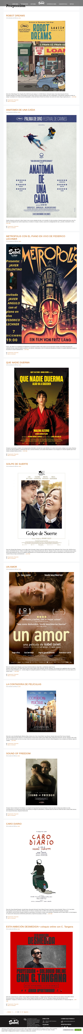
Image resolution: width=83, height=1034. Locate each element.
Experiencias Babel (51, 4)
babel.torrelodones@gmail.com (69, 1021)
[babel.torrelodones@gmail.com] (62, 1022)
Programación (24, 4)
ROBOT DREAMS (15, 15)
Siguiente (26, 1012)
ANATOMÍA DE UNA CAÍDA (20, 110)
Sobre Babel (15, 4)
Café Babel (33, 4)
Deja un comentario (12, 101)
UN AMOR (11, 567)
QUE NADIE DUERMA (18, 362)
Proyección (16, 99)
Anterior (8, 1012)
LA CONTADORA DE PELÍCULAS (23, 684)
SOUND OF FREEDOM (18, 753)
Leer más (74, 96)
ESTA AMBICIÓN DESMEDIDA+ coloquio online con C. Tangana (39, 926)
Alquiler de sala (63, 4)
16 (22, 1012)
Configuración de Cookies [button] (68, 1029)
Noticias (72, 4)
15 (20, 1012)
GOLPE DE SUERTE (17, 464)
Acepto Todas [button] (78, 1029)
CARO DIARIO (14, 824)
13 (16, 1012)
